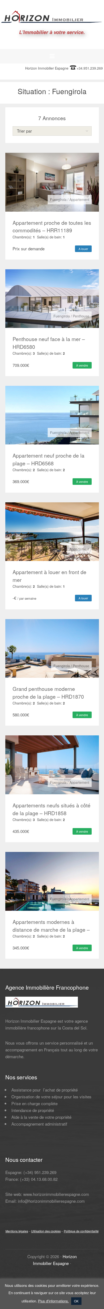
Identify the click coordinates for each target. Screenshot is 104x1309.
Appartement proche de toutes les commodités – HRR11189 (52, 226)
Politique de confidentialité (81, 1231)
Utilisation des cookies (46, 1231)
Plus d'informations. (53, 1300)
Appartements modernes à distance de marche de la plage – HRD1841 (51, 929)
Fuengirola (58, 199)
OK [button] (76, 1301)
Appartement (79, 199)
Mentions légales (17, 1231)
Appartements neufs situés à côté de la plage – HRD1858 (51, 809)
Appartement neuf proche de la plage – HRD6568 (48, 459)
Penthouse (81, 316)
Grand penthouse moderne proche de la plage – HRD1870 (48, 692)
